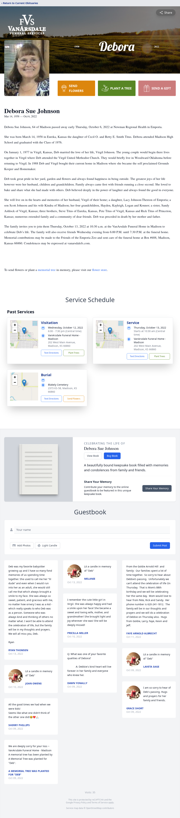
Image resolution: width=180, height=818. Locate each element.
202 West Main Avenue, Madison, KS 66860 (62, 344)
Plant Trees (73, 352)
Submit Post (160, 545)
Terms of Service (99, 802)
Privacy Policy (80, 802)
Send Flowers (73, 398)
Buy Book (112, 455)
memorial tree (47, 270)
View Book (93, 455)
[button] (24, 330)
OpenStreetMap (94, 808)
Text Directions (51, 352)
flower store (99, 270)
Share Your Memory (157, 488)
